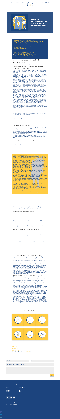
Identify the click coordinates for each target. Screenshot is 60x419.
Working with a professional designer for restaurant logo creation (25, 55)
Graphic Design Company (16, 344)
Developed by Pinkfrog (37, 403)
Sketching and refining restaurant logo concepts (22, 53)
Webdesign (32, 402)
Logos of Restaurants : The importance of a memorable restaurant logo (26, 42)
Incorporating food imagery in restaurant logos (23, 51)
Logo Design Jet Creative (16, 348)
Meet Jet (8, 389)
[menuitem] (12, 3)
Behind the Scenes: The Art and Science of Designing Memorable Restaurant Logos (28, 41)
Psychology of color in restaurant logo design (23, 46)
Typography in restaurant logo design (21, 48)
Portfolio (20, 390)
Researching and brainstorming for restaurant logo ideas (24, 52)
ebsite (33, 403)
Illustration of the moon (16, 346)
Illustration (8, 391)
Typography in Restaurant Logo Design (20, 47)
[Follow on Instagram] (10, 397)
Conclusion (16, 56)
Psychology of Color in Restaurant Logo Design (22, 44)
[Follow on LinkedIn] (14, 397)
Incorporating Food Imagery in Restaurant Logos (22, 49)
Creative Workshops (23, 387)
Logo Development (26, 351)
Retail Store (21, 389)
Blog (20, 391)
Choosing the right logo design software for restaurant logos (25, 54)
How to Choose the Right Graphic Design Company (21, 343)
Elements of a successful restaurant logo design (22, 43)
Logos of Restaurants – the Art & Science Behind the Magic (24, 40)
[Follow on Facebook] (7, 397)
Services (8, 390)
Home (7, 387)
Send (52, 375)
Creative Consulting (15, 350)
